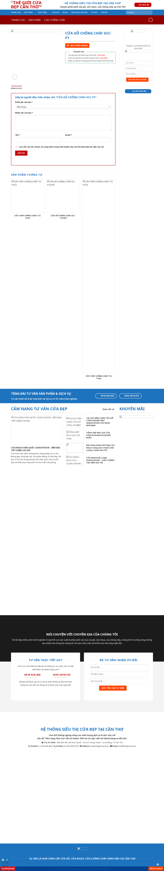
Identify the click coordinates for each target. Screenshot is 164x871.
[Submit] (150, 12)
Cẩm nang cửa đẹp (79, 12)
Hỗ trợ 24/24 (157, 868)
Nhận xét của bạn (24, 113)
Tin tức (94, 12)
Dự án (65, 12)
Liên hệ (104, 12)
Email (68, 135)
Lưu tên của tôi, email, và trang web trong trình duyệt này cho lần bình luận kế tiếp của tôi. (61, 147)
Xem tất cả (108, 409)
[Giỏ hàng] (121, 12)
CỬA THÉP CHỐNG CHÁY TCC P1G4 (99, 377)
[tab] (16, 88)
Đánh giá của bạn (24, 102)
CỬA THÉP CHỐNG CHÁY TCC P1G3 (27, 216)
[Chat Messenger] (160, 864)
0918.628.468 (9, 868)
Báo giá (55, 12)
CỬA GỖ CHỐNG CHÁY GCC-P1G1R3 (63, 216)
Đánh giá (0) (16, 88)
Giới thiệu (28, 12)
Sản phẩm (42, 12)
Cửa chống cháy (54, 19)
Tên (17, 135)
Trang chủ (15, 12)
